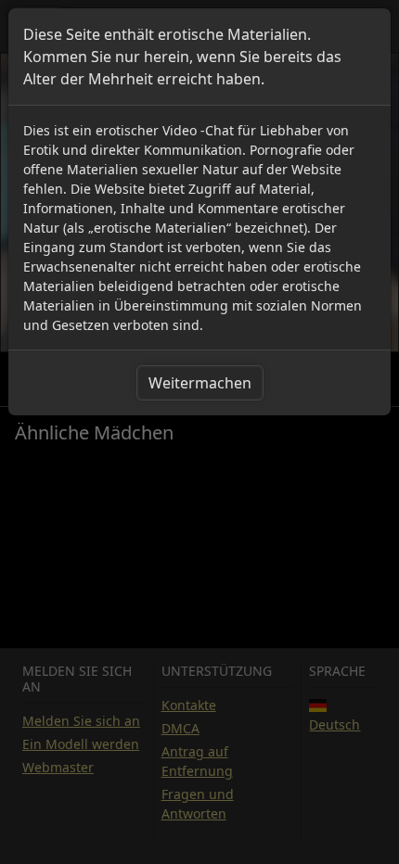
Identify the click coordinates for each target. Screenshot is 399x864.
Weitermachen (199, 383)
